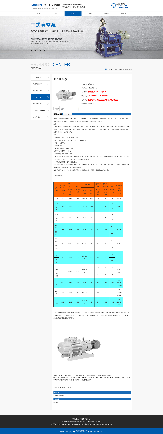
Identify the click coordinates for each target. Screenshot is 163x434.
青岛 (98, 432)
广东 (81, 432)
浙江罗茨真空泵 (109, 377)
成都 (94, 432)
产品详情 (58, 114)
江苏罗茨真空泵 (76, 377)
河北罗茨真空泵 (65, 377)
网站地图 (78, 430)
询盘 (67, 114)
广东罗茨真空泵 (98, 377)
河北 (70, 432)
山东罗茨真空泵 (87, 377)
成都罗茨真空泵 (65, 380)
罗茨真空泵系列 (128, 69)
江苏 (74, 432)
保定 (87, 432)
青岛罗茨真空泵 (76, 380)
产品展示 (120, 69)
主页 (115, 69)
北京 (91, 432)
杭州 (101, 432)
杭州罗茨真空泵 (87, 380)
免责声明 (84, 430)
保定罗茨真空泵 (119, 377)
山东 (77, 432)
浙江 (84, 432)
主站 (67, 432)
